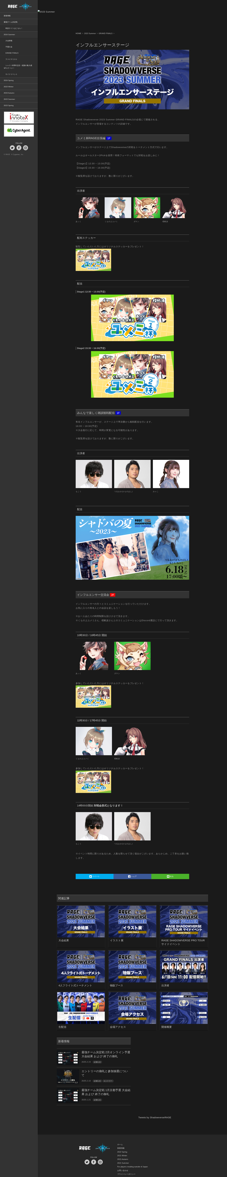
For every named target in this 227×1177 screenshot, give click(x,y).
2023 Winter (8, 87)
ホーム (120, 1144)
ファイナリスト (11, 59)
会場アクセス (118, 1026)
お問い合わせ (122, 1170)
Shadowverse (102, 1148)
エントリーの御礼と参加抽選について (105, 1073)
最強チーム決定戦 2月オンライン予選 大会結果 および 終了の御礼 (106, 1054)
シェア (134, 876)
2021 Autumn (122, 1159)
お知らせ (97, 1062)
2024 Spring (8, 80)
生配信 (62, 1026)
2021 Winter (122, 1156)
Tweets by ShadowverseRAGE (154, 1121)
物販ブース (116, 985)
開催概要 (166, 1026)
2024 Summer (9, 34)
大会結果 (64, 940)
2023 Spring (8, 105)
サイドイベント (11, 74)
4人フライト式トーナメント (75, 985)
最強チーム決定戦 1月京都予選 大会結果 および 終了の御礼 (106, 1092)
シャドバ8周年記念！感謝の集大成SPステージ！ (18, 66)
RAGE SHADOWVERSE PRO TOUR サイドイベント (183, 942)
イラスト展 (116, 940)
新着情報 (7, 16)
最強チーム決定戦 (10, 22)
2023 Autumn (9, 93)
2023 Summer (9, 99)
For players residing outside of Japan (132, 1167)
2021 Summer (123, 1163)
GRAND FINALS (11, 53)
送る (171, 876)
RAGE (84, 1148)
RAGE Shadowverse (19, 6)
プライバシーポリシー (126, 1174)
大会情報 (8, 41)
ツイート (96, 876)
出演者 (165, 985)
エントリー (108, 1081)
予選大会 (8, 47)
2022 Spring (122, 1152)
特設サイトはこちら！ (14, 28)
